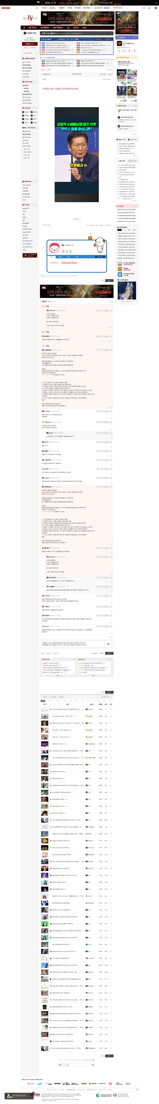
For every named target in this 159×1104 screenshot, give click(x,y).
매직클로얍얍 (91, 1048)
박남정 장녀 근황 (58, 903)
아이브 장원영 (57, 813)
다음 (93, 1060)
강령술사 (27, 115)
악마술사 (35, 122)
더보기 (70, 251)
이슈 (49, 701)
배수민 (90, 896)
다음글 (47, 653)
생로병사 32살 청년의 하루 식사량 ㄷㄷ (64, 820)
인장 (51, 257)
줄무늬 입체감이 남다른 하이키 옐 (63, 917)
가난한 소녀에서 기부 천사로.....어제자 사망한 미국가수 (69, 723)
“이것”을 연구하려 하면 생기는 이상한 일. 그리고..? (67, 757)
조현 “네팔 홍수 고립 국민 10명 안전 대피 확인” (66, 986)
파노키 (90, 944)
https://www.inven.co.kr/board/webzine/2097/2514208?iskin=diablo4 (62, 276)
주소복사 (43, 276)
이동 (111, 327)
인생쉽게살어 (91, 744)
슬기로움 (90, 861)
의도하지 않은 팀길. (59, 854)
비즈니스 (55, 1089)
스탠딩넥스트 (46, 74)
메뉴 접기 (100, 257)
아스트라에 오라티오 (27, 247)
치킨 (89, 751)
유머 (65, 701)
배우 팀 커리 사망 (58, 868)
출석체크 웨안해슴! (59, 958)
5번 (63, 262)
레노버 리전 (25, 235)
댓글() (108, 79)
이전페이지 (95, 653)
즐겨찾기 (62, 697)
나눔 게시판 (25, 140)
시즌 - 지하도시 (27, 152)
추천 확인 (108, 225)
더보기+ (74, 659)
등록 (108, 644)
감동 (104, 701)
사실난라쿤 (91, 958)
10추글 (54, 697)
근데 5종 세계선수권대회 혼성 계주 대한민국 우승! (67, 861)
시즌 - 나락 (26, 155)
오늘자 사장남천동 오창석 (61, 1041)
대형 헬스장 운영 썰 (59, 944)
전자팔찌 (90, 1006)
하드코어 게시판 (26, 97)
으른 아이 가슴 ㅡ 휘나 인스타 (62, 716)
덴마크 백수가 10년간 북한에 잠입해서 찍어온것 (67, 751)
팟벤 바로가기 (26, 208)
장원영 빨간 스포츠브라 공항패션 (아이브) (65, 930)
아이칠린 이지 (57, 882)
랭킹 (69, 257)
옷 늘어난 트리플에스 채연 (61, 923)
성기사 (26, 122)
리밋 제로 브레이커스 (28, 241)
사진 (93, 701)
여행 (24, 220)
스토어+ (135, 57)
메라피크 (90, 840)
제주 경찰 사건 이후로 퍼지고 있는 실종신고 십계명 (68, 1000)
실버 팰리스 (25, 238)
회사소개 (49, 1089)
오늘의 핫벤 (25, 188)
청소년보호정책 (80, 1089)
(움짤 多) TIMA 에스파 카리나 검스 (63, 937)
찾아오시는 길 (102, 1089)
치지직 (24, 211)
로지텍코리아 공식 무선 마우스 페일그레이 (127, 221)
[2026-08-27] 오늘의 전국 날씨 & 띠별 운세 (65, 827)
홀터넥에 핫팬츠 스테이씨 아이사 (63, 875)
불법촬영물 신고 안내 (91, 1089)
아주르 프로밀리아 (27, 244)
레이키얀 (90, 709)
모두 (71, 262)
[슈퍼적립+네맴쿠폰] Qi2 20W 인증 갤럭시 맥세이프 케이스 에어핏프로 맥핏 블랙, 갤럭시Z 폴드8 (127, 215)
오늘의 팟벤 (25, 191)
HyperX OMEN (26, 232)
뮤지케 (90, 723)
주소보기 (43, 69)
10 (89, 1060)
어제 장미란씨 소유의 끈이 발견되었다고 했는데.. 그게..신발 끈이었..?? (73, 709)
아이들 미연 (57, 778)
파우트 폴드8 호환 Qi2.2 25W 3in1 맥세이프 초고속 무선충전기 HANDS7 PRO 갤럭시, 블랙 (127, 212)
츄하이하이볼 (91, 757)
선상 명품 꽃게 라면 (59, 840)
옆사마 (90, 1041)
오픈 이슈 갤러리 (27, 185)
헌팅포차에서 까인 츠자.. (60, 1006)
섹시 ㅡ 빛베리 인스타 (60, 737)
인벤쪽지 (63, 251)
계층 (99, 701)
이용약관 (62, 1089)
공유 (87, 225)
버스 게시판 (25, 143)
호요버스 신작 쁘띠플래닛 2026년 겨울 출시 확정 (67, 834)
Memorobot (91, 903)
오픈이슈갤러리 (110, 69)
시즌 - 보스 (26, 149)
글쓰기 (109, 692)
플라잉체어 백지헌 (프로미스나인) (63, 965)
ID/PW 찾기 (33, 47)
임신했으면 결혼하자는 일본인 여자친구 (64, 1013)
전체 (43, 701)
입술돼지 (90, 716)
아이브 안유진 (57, 771)
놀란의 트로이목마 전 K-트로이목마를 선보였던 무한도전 (69, 785)
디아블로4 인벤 (31, 33)
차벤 (24, 214)
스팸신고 (102, 225)
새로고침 (111, 301)
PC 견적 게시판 (26, 197)
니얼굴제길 (91, 827)
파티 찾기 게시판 (27, 146)
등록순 (49, 301)
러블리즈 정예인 (58, 799)
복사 (49, 69)
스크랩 (91, 225)
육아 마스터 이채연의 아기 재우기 (63, 972)
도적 (34, 115)
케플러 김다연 (57, 889)
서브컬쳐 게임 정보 (27, 229)
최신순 (54, 301)
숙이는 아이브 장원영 (59, 910)
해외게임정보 (26, 223)
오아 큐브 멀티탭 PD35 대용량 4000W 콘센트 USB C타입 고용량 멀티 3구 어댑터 (127, 218)
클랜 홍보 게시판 (27, 131)
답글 (108, 327)
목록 (104, 79)
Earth (89, 979)
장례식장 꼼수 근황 (59, 993)
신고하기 (96, 225)
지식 (87, 701)
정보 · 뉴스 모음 (26, 62)
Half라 (89, 834)
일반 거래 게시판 (27, 137)
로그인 (143, 8)
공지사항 (110, 1089)
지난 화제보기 (98, 39)
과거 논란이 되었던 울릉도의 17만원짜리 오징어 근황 (68, 1020)
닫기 (33, 1093)
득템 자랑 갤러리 (27, 100)
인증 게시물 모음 (27, 71)
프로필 (60, 257)
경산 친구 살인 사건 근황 (60, 1034)
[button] (57, 675)
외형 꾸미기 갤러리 (27, 103)
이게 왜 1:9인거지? (59, 847)
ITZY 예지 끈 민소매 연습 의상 (62, 951)
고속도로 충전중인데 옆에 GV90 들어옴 (64, 979)
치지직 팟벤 (25, 74)
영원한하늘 (91, 854)
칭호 (77, 257)
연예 (58, 701)
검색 (36, 52)
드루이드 (35, 112)
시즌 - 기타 (26, 158)
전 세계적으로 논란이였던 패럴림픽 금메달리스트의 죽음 (69, 764)
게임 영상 (25, 226)
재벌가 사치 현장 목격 (60, 792)
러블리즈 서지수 (58, 806)
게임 (82, 701)
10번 (67, 262)
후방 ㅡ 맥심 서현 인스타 (60, 730)
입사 (89, 875)
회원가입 (26, 47)
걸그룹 (24, 217)
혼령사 (34, 119)
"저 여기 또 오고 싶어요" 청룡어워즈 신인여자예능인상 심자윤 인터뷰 (72, 896)
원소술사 (27, 119)
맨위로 (102, 653)
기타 (110, 701)
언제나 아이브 (57, 744)
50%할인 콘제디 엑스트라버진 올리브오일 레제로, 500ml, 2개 (127, 209)
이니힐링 (66, 251)
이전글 (55, 653)
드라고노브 (91, 847)
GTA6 (24, 250)
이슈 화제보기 (108, 39)
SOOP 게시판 (26, 77)
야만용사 (27, 112)
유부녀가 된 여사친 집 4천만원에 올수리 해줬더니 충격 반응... (70, 1027)
